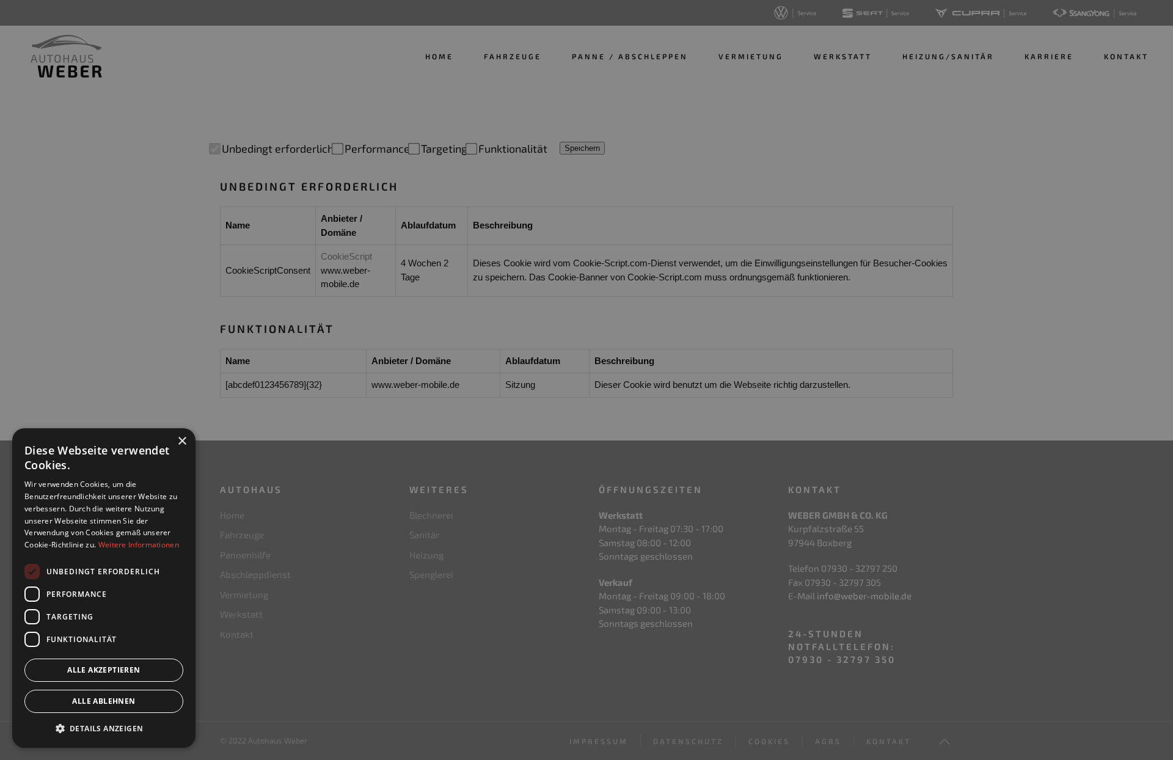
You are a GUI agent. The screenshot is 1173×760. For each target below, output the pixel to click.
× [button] (181, 441)
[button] (103, 728)
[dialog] (104, 588)
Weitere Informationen (138, 544)
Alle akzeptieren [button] (103, 670)
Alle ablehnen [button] (103, 701)
